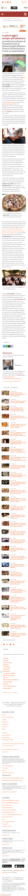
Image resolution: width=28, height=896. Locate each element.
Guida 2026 (5, 835)
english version (22, 30)
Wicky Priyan (20, 231)
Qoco (3, 819)
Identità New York (7, 807)
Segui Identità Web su (9, 640)
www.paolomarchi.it (9, 376)
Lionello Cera (5, 233)
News (3, 729)
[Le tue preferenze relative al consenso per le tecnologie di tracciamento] (1, 672)
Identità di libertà (7, 817)
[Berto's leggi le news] (14, 8)
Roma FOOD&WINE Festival (10, 803)
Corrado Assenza (10, 102)
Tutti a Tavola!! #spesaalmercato (12, 814)
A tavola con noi (7, 826)
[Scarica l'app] (7, 866)
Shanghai (5, 824)
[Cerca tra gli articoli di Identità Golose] (23, 2)
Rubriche (9, 19)
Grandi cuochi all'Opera (9, 810)
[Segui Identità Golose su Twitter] (8, 2)
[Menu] (2, 14)
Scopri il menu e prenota (9, 792)
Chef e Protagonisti (8, 717)
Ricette (4, 719)
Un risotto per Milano (8, 821)
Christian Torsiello (11, 231)
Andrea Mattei (9, 229)
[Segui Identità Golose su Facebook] (3, 2)
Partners (4, 726)
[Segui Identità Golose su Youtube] (10, 2)
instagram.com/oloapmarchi (15, 378)
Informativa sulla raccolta (5, 894)
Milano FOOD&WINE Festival (10, 800)
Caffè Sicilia (9, 104)
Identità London (7, 805)
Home (4, 19)
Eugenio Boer (14, 233)
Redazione (5, 724)
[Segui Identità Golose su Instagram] (5, 2)
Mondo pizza (16, 19)
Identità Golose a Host (8, 812)
